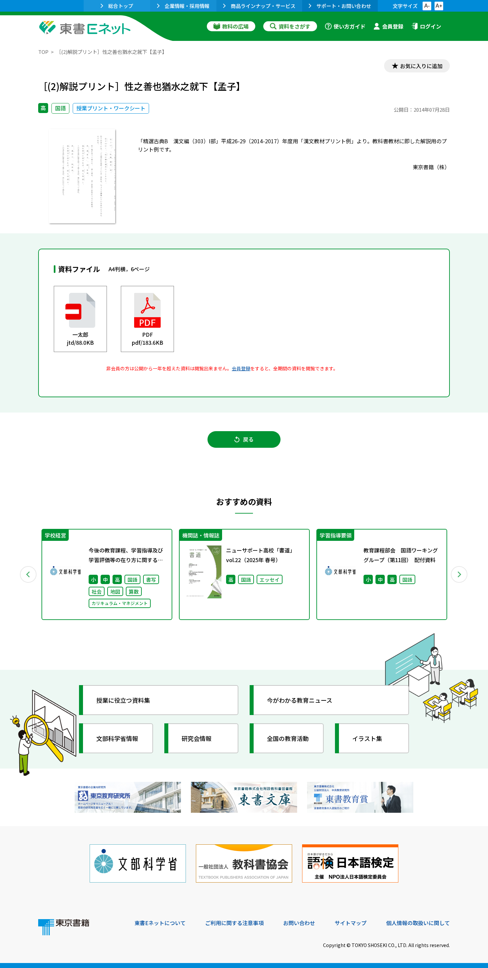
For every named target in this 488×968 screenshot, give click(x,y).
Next (459, 574)
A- (427, 6)
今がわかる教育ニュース (299, 700)
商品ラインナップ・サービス (263, 5)
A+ (439, 6)
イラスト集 (367, 738)
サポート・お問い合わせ (343, 5)
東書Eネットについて (160, 923)
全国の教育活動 (288, 738)
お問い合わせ (299, 923)
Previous (28, 574)
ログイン (430, 26)
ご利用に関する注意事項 (234, 923)
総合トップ (120, 5)
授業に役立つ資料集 (123, 700)
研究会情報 (196, 738)
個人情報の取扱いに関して (418, 923)
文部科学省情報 (117, 738)
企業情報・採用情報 (187, 5)
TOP (43, 51)
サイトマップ (350, 923)
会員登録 (392, 26)
